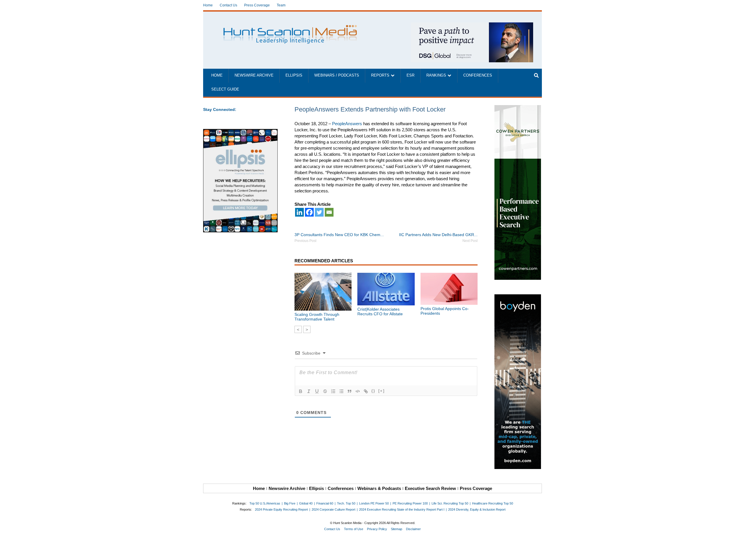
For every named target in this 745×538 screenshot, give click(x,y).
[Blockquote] (349, 391)
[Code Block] (358, 391)
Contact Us (228, 5)
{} (373, 391)
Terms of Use (353, 529)
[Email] (329, 212)
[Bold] (301, 391)
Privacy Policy (377, 529)
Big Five (289, 503)
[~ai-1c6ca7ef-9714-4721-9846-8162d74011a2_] (472, 25)
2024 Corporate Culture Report (333, 509)
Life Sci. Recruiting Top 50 (450, 503)
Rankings (436, 75)
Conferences (477, 75)
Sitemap (396, 529)
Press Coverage (257, 5)
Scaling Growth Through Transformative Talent (317, 316)
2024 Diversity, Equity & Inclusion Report (476, 509)
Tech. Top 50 (346, 503)
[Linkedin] (299, 212)
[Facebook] (309, 212)
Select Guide (225, 89)
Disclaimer (413, 529)
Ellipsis (293, 75)
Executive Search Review (430, 488)
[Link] (366, 391)
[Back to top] (736, 529)
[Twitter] (319, 212)
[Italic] (309, 391)
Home (208, 5)
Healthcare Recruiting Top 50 (492, 503)
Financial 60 (324, 503)
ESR (410, 75)
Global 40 (306, 503)
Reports (380, 75)
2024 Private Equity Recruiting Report (281, 509)
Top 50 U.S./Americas (264, 503)
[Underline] (317, 391)
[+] (381, 391)
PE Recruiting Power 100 (410, 503)
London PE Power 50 (374, 503)
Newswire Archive (254, 75)
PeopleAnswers (347, 123)
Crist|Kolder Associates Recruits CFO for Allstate (380, 311)
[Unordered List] (341, 391)
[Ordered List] (333, 391)
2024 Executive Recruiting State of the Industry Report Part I (401, 509)
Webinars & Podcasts (379, 488)
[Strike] (325, 391)
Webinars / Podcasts (336, 75)
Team (281, 5)
